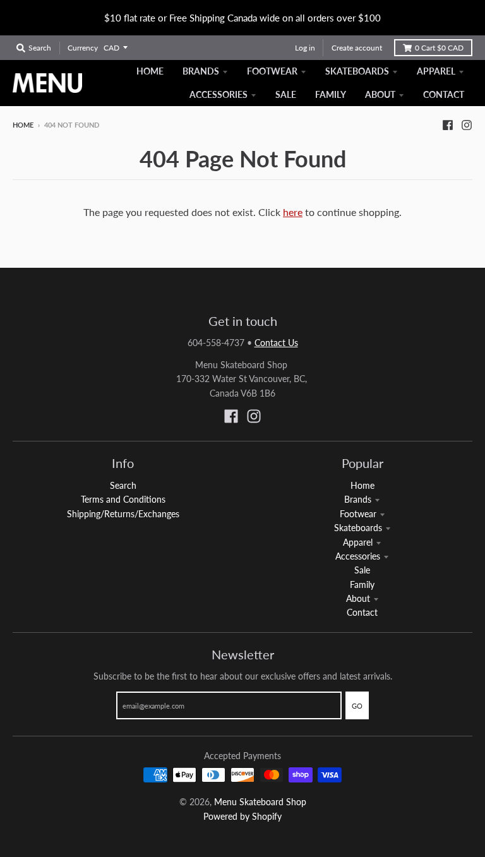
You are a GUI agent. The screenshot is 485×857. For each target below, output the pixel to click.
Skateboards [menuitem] (357, 71)
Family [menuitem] (330, 94)
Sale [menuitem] (285, 94)
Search (123, 485)
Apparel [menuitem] (436, 71)
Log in (305, 47)
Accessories (357, 556)
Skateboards (358, 527)
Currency (83, 47)
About (358, 598)
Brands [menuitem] (201, 71)
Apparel (358, 542)
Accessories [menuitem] (218, 94)
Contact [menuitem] (443, 94)
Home (23, 125)
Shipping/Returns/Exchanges (123, 513)
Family (362, 584)
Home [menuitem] (150, 71)
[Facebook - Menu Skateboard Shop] (447, 124)
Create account (357, 47)
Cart (439, 47)
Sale (362, 570)
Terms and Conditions (123, 499)
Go (357, 706)
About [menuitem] (380, 94)
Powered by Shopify (242, 816)
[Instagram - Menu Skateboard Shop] (466, 124)
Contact (362, 612)
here (292, 212)
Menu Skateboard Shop (260, 801)
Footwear (358, 513)
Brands (357, 499)
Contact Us (276, 342)
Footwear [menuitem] (272, 71)
